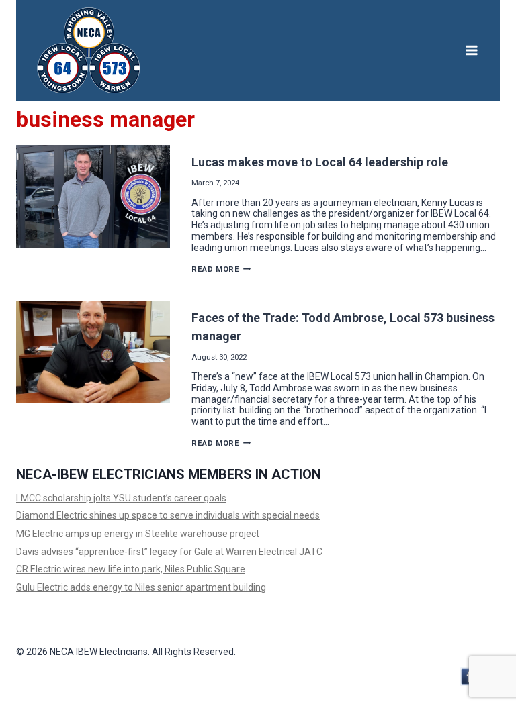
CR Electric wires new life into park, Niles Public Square (130, 569)
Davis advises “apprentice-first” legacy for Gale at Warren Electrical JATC (169, 551)
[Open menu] (471, 50)
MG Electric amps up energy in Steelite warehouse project (137, 533)
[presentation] (93, 196)
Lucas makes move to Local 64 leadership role (322, 162)
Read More (221, 269)
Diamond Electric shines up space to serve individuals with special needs (168, 515)
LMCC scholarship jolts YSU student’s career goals (121, 498)
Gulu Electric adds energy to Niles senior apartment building (141, 587)
